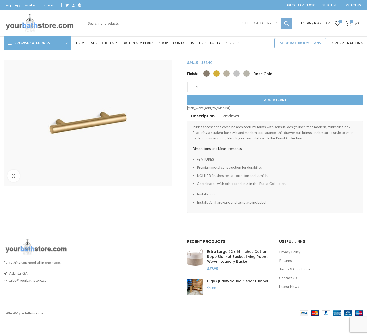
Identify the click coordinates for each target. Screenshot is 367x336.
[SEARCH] (286, 23)
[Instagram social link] (73, 5)
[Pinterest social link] (79, 5)
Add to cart (275, 100)
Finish (192, 73)
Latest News (289, 286)
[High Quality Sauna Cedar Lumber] (195, 287)
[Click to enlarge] (13, 176)
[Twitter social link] (67, 5)
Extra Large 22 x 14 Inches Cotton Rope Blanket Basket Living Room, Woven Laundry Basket (237, 256)
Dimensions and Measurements (217, 148)
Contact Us (288, 278)
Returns (285, 260)
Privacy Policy (289, 252)
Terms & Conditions (294, 269)
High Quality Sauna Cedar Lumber (238, 281)
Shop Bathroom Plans (300, 43)
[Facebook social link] (61, 5)
